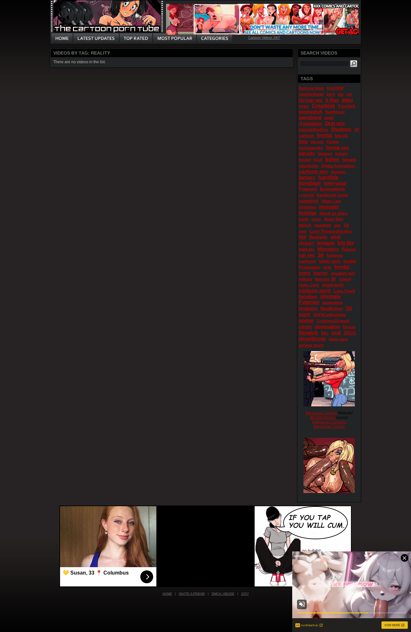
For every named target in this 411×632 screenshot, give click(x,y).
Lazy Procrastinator (331, 231)
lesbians (308, 308)
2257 (245, 593)
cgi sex (307, 255)
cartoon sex (313, 171)
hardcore (335, 111)
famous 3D (325, 279)
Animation (310, 123)
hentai (324, 135)
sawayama (332, 302)
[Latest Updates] (96, 38)
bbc (324, 333)
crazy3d (306, 195)
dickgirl (306, 243)
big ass (317, 142)
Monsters (328, 249)
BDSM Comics (323, 417)
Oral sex (335, 123)
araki (329, 117)
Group (349, 327)
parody (307, 153)
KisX (318, 160)
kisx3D (341, 136)
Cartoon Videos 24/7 (264, 37)
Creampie (323, 105)
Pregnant (308, 188)
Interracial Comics (321, 413)
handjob (328, 177)
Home (167, 593)
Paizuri (349, 249)
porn (331, 94)
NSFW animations (329, 315)
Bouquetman (332, 188)
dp (341, 94)
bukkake (307, 249)
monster (329, 207)
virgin (305, 326)
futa (303, 141)
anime (306, 320)
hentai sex (337, 147)
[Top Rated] (136, 38)
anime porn (311, 345)
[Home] (62, 38)
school (345, 279)
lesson (325, 153)
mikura (305, 279)
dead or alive (333, 213)
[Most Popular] (175, 38)
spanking (322, 225)
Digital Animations (338, 166)
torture (341, 154)
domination (327, 326)
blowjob (308, 332)
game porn (338, 339)
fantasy (307, 177)
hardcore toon (332, 194)
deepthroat (312, 339)
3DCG (350, 332)
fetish (305, 225)
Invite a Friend (192, 593)
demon (338, 171)
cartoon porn (315, 290)
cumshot (309, 200)
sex (337, 225)
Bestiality (318, 237)
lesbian (308, 213)
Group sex (310, 100)
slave (316, 219)
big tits (345, 243)
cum (303, 218)
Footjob (346, 105)
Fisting (333, 142)
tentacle (326, 243)
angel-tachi (333, 284)
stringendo (311, 147)
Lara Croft (344, 290)
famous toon (311, 88)
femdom (308, 296)
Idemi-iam (331, 201)
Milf (302, 237)
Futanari (309, 302)
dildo (347, 100)
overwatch (310, 111)
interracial (335, 183)
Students (341, 129)
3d (321, 255)
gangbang (310, 117)
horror (320, 273)
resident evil (343, 273)
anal (335, 236)
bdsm (332, 159)
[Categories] (214, 38)
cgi (349, 94)
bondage (310, 183)
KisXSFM (335, 88)
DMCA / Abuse (223, 593)
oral (336, 332)
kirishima (307, 207)
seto (327, 267)
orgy (304, 105)
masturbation (313, 129)
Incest (305, 159)
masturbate (311, 94)
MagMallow (331, 308)
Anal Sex (333, 218)
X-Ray (332, 100)
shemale (330, 296)
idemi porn (330, 261)
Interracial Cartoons (329, 422)
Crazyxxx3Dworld (333, 321)
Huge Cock (309, 285)
